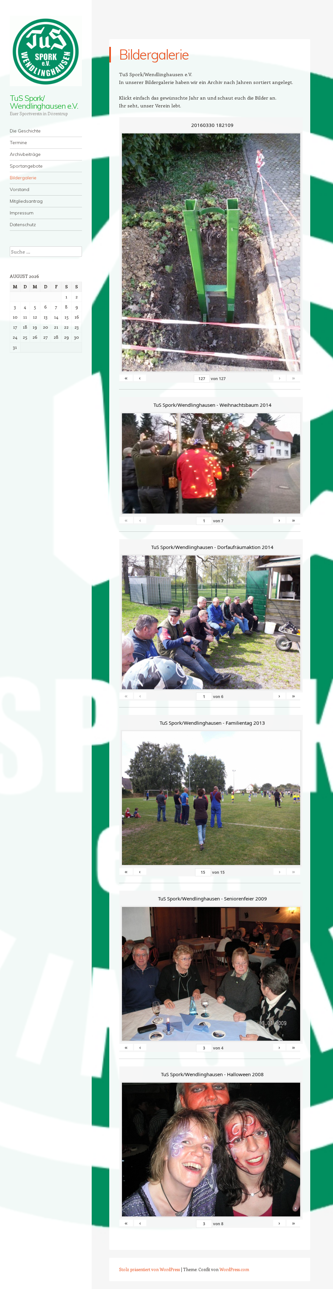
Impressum (21, 213)
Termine (18, 142)
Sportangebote (26, 166)
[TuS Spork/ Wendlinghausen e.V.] (46, 51)
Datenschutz (23, 224)
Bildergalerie (23, 178)
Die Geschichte (25, 131)
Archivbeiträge (25, 154)
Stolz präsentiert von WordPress (149, 1269)
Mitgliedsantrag (26, 201)
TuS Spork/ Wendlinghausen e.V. (44, 102)
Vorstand (19, 189)
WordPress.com (234, 1269)
